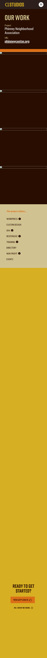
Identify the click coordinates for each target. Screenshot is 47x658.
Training (11, 242)
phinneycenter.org (17, 41)
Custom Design (13, 224)
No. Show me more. (22, 608)
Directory (11, 247)
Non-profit (12, 253)
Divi (8, 230)
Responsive (12, 236)
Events (9, 259)
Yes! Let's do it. (20, 599)
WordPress (12, 218)
